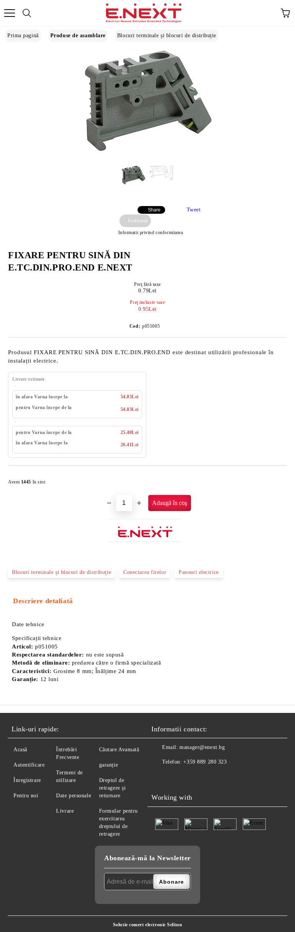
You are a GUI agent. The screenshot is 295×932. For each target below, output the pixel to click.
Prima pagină (23, 35)
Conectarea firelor (144, 572)
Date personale (73, 795)
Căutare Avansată (119, 749)
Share (154, 210)
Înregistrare (27, 780)
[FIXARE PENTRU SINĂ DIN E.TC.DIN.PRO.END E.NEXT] (147, 153)
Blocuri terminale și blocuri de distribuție (166, 35)
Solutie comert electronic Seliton (147, 924)
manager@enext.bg (202, 747)
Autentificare (29, 765)
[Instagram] (176, 777)
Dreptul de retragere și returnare (112, 787)
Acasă (20, 749)
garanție (108, 765)
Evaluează (138, 220)
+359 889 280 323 (205, 762)
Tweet (194, 210)
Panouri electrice (199, 572)
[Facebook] (159, 777)
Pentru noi (25, 795)
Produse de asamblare (78, 35)
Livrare (65, 811)
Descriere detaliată (43, 601)
